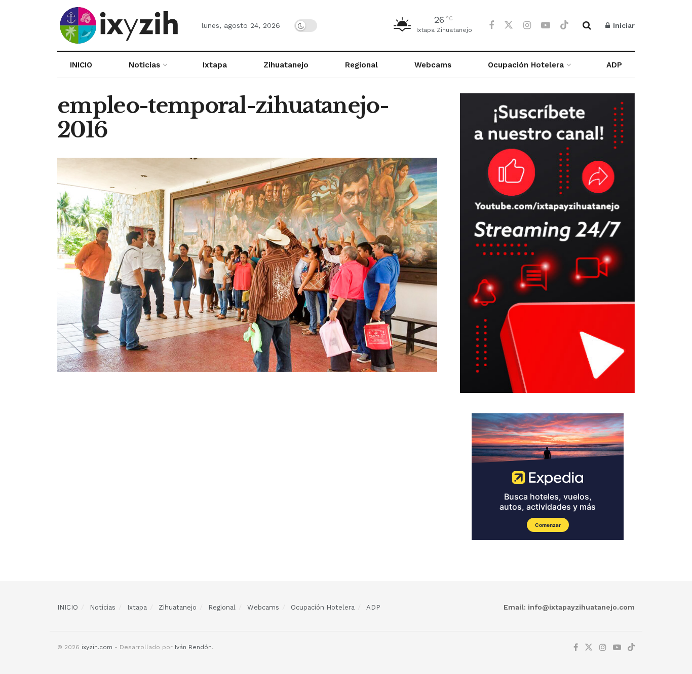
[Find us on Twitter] (508, 25)
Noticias (144, 64)
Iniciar (623, 25)
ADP (614, 64)
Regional (361, 64)
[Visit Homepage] (120, 25)
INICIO (81, 64)
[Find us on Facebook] (491, 25)
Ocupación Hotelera (526, 64)
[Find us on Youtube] (545, 25)
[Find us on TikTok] (564, 25)
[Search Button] (587, 25)
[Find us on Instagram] (527, 25)
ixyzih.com (97, 647)
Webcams (432, 64)
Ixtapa (215, 64)
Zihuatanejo (286, 64)
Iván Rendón (193, 647)
